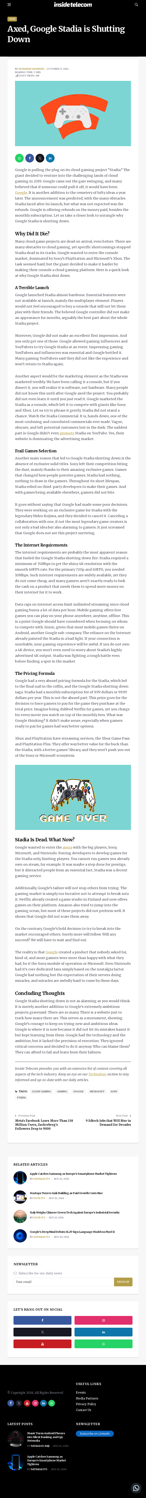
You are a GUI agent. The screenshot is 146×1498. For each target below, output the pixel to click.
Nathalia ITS (41, 1178)
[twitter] (40, 158)
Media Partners (87, 1398)
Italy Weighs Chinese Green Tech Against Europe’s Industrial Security (74, 1212)
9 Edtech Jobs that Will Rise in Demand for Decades (108, 1122)
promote (67, 433)
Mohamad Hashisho (31, 68)
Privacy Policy (86, 1404)
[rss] (104, 1332)
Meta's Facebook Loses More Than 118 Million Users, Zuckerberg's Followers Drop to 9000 (44, 1124)
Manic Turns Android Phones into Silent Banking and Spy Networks (46, 1437)
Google (21, 192)
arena (67, 847)
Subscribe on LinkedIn (95, 1433)
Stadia (21, 1097)
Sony (114, 1091)
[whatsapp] (19, 158)
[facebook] (29, 158)
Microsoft (97, 1091)
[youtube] (42, 1343)
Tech (12, 19)
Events (81, 1392)
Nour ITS (39, 1198)
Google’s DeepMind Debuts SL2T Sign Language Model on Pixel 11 (72, 1232)
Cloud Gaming (41, 1091)
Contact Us (83, 1410)
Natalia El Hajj (40, 1445)
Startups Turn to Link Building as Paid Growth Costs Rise (66, 1193)
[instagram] (104, 1320)
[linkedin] (50, 158)
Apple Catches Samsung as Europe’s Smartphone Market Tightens (73, 1173)
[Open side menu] (9, 4)
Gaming (62, 1091)
